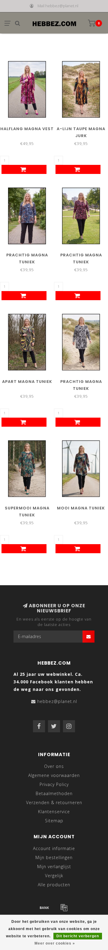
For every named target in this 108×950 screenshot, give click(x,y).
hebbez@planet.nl (57, 701)
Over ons (54, 766)
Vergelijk (54, 875)
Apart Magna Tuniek (27, 381)
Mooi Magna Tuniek (81, 508)
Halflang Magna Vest (27, 129)
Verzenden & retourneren (54, 802)
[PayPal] (63, 907)
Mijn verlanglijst (54, 866)
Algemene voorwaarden (54, 775)
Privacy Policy (54, 784)
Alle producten (54, 884)
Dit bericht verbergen (77, 936)
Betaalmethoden (54, 793)
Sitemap (54, 820)
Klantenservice (54, 811)
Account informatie (54, 848)
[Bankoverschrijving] (44, 907)
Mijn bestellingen (54, 857)
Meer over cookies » (54, 943)
